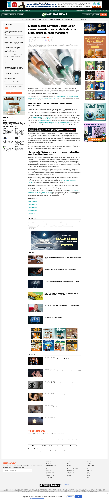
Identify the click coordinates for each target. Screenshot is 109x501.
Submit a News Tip (50, 475)
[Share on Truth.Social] (45, 40)
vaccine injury (31, 46)
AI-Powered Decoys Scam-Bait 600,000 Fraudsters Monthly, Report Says (14, 38)
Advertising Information (51, 473)
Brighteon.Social (90, 465)
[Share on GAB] (42, 40)
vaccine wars (46, 46)
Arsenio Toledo (52, 267)
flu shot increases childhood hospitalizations (56, 119)
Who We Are (48, 463)
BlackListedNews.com (34, 201)
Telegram (89, 467)
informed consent (75, 44)
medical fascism (54, 45)
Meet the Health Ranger (51, 465)
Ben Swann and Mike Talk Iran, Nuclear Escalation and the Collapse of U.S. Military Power (8, 132)
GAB (88, 477)
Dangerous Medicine (51, 44)
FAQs (101, 10)
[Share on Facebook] (32, 40)
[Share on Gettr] (48, 40)
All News (69, 465)
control (44, 44)
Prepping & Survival (67, 19)
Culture (34, 19)
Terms (37, 489)
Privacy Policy (49, 477)
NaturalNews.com (32, 204)
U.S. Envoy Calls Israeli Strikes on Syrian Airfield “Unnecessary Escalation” (14, 55)
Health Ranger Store (71, 467)
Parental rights (69, 45)
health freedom (59, 44)
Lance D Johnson (40, 37)
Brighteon (7, 10)
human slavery (67, 44)
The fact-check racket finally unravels (53, 317)
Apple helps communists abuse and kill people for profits (57, 418)
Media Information (50, 472)
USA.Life (89, 479)
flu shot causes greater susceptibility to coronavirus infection (55, 122)
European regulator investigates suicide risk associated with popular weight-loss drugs (62, 258)
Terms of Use (49, 479)
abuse (32, 44)
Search (106, 10)
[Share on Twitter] (36, 40)
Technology (84, 19)
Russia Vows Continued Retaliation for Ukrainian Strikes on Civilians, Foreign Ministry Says (13, 88)
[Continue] (30, 470)
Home (2, 10)
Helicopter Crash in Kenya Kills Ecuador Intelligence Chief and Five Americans (14, 43)
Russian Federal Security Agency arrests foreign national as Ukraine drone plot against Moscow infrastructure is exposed (12, 49)
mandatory (30, 45)
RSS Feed (69, 475)
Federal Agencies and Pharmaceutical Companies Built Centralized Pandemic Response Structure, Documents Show (14, 67)
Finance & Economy (55, 19)
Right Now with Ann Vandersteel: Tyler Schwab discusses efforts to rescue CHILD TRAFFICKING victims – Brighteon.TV (62, 371)
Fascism (33, 23)
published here (45, 491)
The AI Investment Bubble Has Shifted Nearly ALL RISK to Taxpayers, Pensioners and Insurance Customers (20, 142)
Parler (88, 468)
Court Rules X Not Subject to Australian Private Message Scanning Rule (14, 72)
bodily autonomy (38, 44)
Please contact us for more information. (36, 451)
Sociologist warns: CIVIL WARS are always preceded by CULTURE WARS (60, 269)
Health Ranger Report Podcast (73, 468)
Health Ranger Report (8, 117)
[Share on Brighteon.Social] (29, 40)
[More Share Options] (51, 40)
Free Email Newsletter (50, 467)
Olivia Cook (52, 255)
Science (77, 19)
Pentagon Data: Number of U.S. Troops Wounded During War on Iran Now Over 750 (14, 33)
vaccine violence (38, 46)
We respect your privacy (7, 473)
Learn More (70, 496)
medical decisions (45, 45)
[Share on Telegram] (39, 40)
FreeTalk (89, 473)
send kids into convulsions (44, 120)
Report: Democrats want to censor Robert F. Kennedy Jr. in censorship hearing (61, 305)
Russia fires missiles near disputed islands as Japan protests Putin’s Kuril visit (13, 61)
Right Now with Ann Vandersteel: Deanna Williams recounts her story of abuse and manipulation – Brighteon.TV (62, 395)
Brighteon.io (89, 463)
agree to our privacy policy (37, 498)
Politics (28, 19)
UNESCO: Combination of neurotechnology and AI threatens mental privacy (61, 281)
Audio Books (27, 10)
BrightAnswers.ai (80, 10)
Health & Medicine (43, 19)
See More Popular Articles (14, 92)
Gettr (88, 472)
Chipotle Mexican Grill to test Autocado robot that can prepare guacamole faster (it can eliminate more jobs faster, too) (61, 294)
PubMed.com (31, 213)
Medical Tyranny (62, 45)
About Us (96, 10)
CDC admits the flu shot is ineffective (42, 117)
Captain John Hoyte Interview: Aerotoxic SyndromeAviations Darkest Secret (19, 150)
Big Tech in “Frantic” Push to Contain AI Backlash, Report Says (14, 77)
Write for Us (48, 470)
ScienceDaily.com (32, 210)
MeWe (88, 475)
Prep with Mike (14, 10)
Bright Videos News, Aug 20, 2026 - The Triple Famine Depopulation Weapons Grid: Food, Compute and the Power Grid (8, 151)
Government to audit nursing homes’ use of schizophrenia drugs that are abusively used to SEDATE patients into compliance (60, 407)
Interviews (21, 10)
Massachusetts (37, 45)
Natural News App (70, 470)
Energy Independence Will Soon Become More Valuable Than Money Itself (8, 142)
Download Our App (89, 10)
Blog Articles (69, 473)
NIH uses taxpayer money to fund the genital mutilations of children (59, 358)
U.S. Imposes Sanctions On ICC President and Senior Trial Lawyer (12, 82)
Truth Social (89, 470)
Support (47, 468)
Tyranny (75, 45)
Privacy (33, 489)
